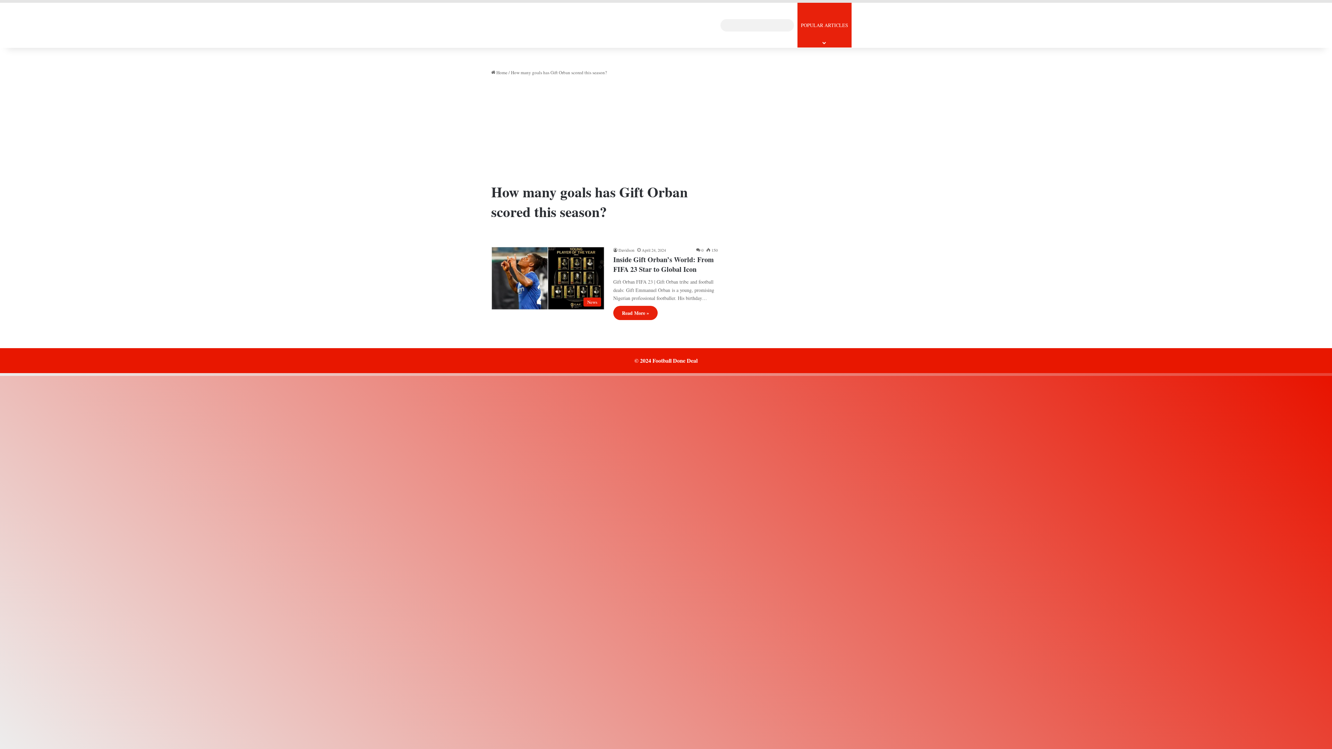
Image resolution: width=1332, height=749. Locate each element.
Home (501, 72)
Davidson (626, 250)
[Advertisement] (604, 131)
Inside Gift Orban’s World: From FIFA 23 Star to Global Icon (663, 264)
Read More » (635, 313)
